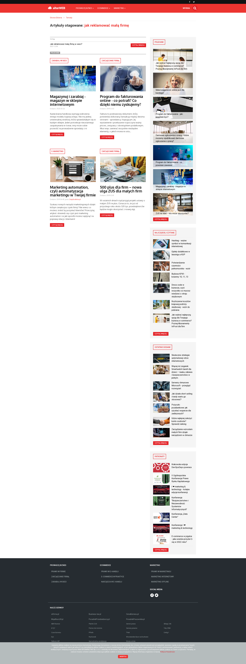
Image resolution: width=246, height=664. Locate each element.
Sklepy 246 (167, 624)
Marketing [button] (119, 8)
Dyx (52, 637)
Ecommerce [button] (103, 8)
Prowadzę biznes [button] (84, 8)
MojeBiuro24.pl (57, 619)
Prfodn (91, 632)
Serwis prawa (131, 624)
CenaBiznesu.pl (132, 614)
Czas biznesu (56, 632)
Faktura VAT (55, 641)
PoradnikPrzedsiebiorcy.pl (99, 619)
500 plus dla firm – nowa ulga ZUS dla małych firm (121, 189)
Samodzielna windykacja (97, 641)
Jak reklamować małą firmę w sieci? (66, 44)
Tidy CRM (167, 628)
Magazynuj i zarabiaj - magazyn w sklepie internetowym (68, 100)
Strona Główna (56, 18)
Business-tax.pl (95, 614)
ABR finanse (55, 624)
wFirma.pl (55, 614)
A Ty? (53, 628)
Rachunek (92, 637)
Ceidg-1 (166, 632)
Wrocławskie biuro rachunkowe (137, 637)
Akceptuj (123, 656)
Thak (128, 632)
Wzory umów (130, 641)
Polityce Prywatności (167, 652)
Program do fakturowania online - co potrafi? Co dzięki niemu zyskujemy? (121, 100)
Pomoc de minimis (95, 628)
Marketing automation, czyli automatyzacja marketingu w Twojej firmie (73, 191)
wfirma (186, 8)
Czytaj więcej (138, 45)
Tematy (69, 18)
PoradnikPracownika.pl (135, 619)
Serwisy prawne (131, 628)
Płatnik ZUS (93, 624)
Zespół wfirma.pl (75, 199)
